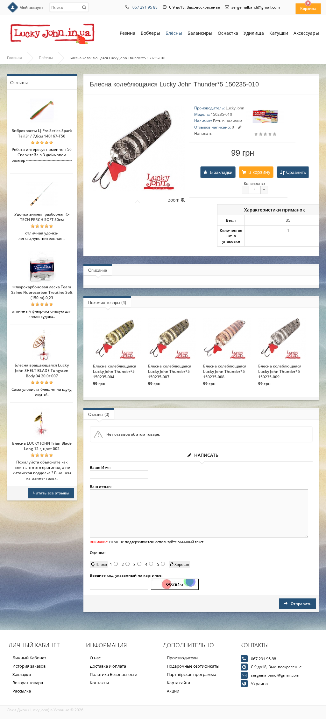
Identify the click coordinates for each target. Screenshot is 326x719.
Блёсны (174, 33)
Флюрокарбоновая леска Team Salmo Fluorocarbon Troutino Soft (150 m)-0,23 (42, 292)
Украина (259, 683)
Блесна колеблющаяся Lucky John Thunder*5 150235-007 (169, 371)
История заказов (29, 666)
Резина (127, 33)
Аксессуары (306, 33)
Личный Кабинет (29, 658)
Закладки (21, 674)
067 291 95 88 (145, 7)
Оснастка (228, 33)
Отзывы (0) (98, 414)
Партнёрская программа (191, 674)
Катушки (278, 33)
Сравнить (296, 172)
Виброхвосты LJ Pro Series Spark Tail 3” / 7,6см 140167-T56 (41, 133)
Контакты (99, 683)
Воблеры (150, 33)
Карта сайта (178, 683)
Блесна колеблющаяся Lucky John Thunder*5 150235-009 (279, 371)
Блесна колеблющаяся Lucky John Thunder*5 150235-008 (224, 371)
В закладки (221, 172)
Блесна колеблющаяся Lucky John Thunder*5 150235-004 (114, 371)
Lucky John (235, 108)
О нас (95, 658)
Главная (14, 58)
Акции (173, 691)
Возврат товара (27, 683)
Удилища (254, 33)
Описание (97, 270)
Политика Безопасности (113, 674)
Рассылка (21, 691)
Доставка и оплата (108, 666)
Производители (182, 658)
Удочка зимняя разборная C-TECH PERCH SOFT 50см (41, 216)
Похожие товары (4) (107, 302)
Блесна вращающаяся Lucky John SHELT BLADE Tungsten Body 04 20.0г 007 (42, 370)
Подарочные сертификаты (193, 666)
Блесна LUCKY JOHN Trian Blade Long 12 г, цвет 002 (42, 446)
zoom (174, 200)
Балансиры (200, 33)
